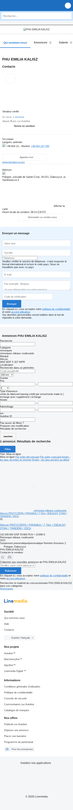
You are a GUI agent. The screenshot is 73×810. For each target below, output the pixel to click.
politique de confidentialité (56, 309)
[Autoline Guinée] (22, 5)
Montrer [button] (26, 146)
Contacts (9, 629)
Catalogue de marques (16, 710)
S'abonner (10, 570)
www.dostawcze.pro (13, 162)
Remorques (6, 588)
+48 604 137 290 (40, 146)
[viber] (24, 150)
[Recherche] (68, 16)
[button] (68, 5)
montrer (8, 436)
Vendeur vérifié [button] (11, 111)
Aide (6, 623)
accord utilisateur (20, 311)
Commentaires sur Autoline (19, 704)
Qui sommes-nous (14, 617)
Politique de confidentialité (18, 692)
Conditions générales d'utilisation (22, 686)
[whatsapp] (11, 150)
